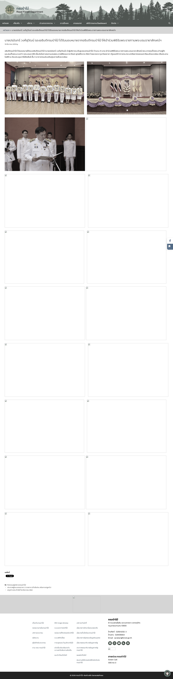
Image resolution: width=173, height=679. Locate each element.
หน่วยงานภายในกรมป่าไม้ (40, 628)
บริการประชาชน (37, 633)
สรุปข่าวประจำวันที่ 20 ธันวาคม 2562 (20, 590)
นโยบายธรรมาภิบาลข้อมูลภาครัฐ (87, 643)
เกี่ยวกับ (16, 23)
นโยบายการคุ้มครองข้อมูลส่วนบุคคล (88, 638)
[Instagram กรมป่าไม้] (114, 643)
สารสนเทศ (77, 23)
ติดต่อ (113, 23)
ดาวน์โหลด (64, 23)
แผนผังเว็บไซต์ (81, 655)
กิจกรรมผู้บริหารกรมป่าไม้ (16, 585)
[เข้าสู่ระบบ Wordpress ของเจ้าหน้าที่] (128, 643)
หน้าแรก (5, 23)
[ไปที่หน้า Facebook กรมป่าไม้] (170, 241)
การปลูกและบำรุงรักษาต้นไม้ (63, 643)
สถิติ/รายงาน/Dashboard (96, 23)
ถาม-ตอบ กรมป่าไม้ (38, 647)
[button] (170, 247)
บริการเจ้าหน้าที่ (82, 623)
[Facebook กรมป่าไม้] (110, 643)
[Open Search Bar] (169, 23)
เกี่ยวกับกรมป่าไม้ (38, 623)
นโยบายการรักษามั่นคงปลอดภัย (87, 628)
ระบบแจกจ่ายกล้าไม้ (61, 628)
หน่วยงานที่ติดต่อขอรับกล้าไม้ (64, 633)
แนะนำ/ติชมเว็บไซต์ (60, 655)
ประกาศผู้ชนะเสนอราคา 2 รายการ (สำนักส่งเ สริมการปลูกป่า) (29, 587)
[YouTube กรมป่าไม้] (119, 643)
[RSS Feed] (123, 643)
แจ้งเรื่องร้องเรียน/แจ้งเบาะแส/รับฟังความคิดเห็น (63, 648)
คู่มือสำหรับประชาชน (39, 643)
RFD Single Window (61, 623)
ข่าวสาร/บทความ (46, 23)
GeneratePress (97, 675)
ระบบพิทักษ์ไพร (59, 638)
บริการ (29, 23)
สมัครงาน (35, 638)
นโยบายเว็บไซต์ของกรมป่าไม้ (86, 633)
